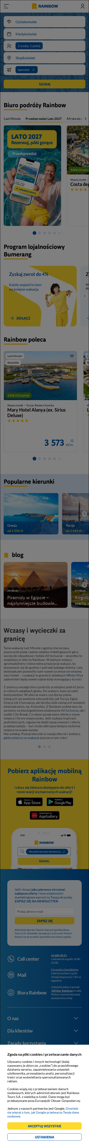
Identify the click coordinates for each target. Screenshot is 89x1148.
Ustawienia (52, 1138)
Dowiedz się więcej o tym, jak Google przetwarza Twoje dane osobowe (43, 1112)
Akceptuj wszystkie (46, 1127)
